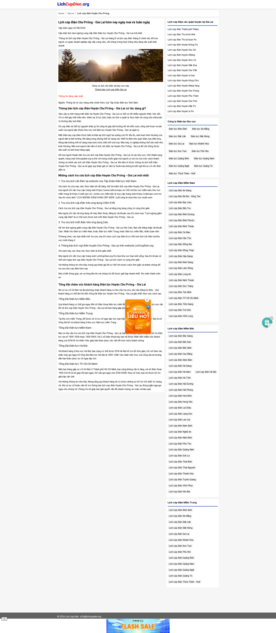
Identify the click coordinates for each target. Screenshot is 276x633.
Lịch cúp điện (72, 616)
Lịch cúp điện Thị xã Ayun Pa (182, 39)
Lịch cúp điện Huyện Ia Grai (181, 75)
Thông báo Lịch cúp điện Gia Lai (110, 89)
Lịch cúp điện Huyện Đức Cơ (182, 60)
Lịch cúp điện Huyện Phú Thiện (183, 96)
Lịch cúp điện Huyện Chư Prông (183, 90)
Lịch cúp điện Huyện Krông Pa (183, 44)
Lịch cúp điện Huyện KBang (181, 55)
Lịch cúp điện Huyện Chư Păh (182, 70)
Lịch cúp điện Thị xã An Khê (181, 34)
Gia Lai (71, 13)
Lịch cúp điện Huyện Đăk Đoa (182, 65)
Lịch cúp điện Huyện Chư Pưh (182, 101)
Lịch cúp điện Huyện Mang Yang (183, 85)
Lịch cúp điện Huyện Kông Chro (183, 80)
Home (61, 13)
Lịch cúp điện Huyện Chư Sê (182, 49)
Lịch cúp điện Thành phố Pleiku (183, 29)
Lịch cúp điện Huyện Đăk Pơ (182, 106)
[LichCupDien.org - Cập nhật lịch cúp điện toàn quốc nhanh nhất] (73, 4)
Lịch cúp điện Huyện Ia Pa (181, 111)
